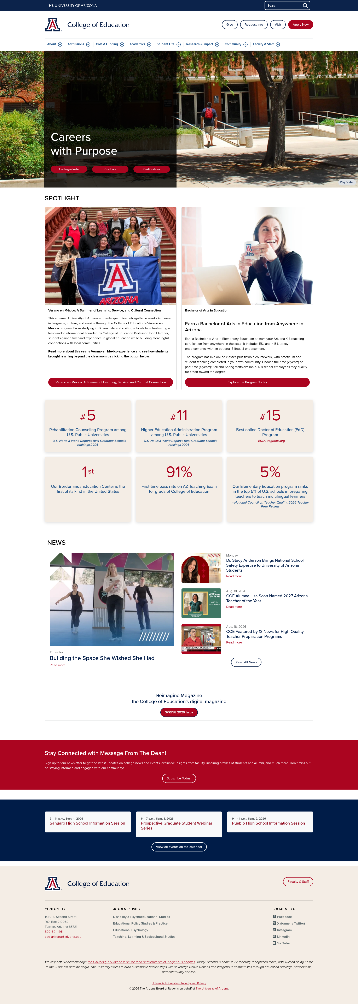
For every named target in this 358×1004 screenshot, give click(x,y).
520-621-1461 (54, 932)
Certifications (151, 169)
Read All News (246, 662)
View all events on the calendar (179, 847)
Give (229, 25)
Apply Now (301, 25)
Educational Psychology (130, 930)
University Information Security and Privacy (179, 983)
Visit (278, 25)
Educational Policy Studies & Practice (140, 923)
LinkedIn (283, 937)
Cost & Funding (107, 44)
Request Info (254, 25)
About (51, 44)
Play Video (347, 182)
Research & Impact (199, 44)
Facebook (284, 917)
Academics (137, 44)
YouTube (283, 943)
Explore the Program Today (247, 382)
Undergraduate (69, 169)
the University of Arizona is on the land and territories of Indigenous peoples (141, 962)
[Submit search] (305, 5)
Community (233, 44)
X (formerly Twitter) (291, 923)
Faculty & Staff (263, 44)
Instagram (284, 930)
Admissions (76, 44)
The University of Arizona (212, 988)
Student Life (165, 44)
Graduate (110, 169)
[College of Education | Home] (88, 24)
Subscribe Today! (179, 778)
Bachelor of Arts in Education (206, 310)
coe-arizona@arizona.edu (63, 937)
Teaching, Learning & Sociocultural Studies (144, 937)
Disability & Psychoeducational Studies (141, 917)
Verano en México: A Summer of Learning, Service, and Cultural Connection (104, 310)
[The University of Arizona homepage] (72, 5)
